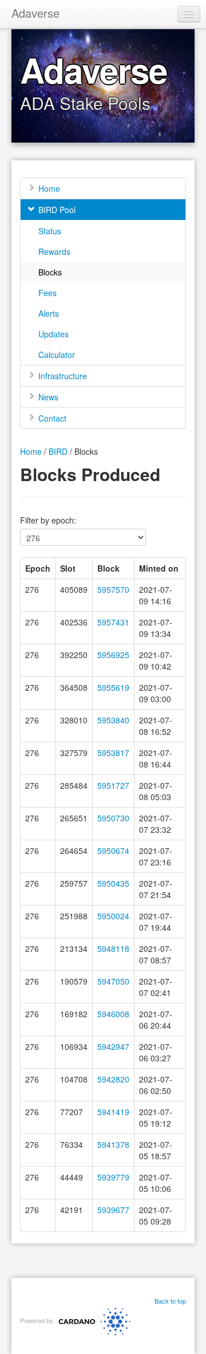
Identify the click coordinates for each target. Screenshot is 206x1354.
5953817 (113, 752)
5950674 (113, 850)
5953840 (113, 720)
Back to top (170, 1300)
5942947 (113, 1046)
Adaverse (35, 13)
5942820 (113, 1079)
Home (31, 451)
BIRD (58, 451)
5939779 (113, 1177)
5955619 (113, 687)
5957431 (113, 622)
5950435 (113, 883)
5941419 (113, 1111)
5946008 (113, 1014)
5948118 (113, 948)
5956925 (113, 654)
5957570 (113, 589)
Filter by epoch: (48, 520)
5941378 (113, 1144)
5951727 (113, 785)
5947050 (113, 981)
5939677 (113, 1209)
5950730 (113, 818)
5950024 (113, 916)
